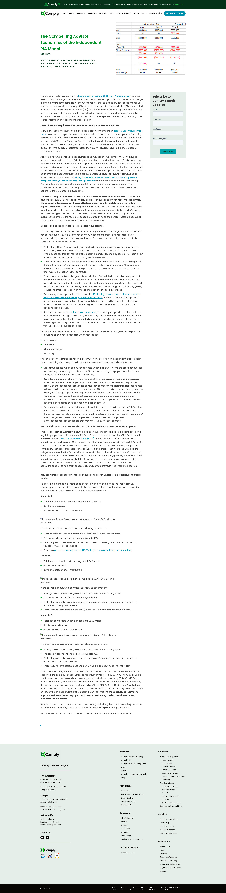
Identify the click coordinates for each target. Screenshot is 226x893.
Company (126, 13)
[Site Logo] (50, 13)
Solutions (80, 13)
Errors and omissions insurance (79, 312)
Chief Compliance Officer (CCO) (77, 438)
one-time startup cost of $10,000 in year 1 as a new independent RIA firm (92, 550)
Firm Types (67, 13)
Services (102, 13)
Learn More (179, 4)
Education (114, 13)
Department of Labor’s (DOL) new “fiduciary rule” (104, 95)
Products (91, 13)
